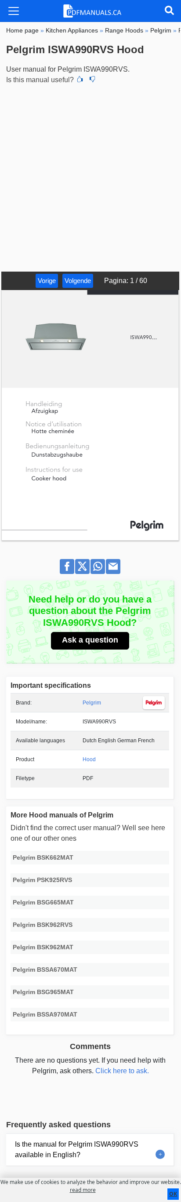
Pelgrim (92, 703)
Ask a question (90, 639)
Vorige (47, 280)
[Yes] (80, 80)
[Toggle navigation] (13, 11)
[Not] (92, 80)
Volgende (78, 280)
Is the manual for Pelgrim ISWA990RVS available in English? (76, 1149)
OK (173, 1194)
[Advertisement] (90, 176)
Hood (89, 759)
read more (83, 1190)
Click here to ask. (122, 1071)
